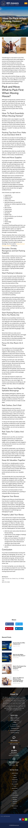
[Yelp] (23, 819)
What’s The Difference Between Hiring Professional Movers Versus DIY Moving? (18, 679)
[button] (9, 624)
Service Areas (14, 770)
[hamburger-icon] (25, 3)
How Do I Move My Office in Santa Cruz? (19, 643)
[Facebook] (20, 819)
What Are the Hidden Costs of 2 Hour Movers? (19, 655)
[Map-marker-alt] (26, 819)
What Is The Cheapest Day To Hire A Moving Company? (19, 667)
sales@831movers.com (14, 742)
